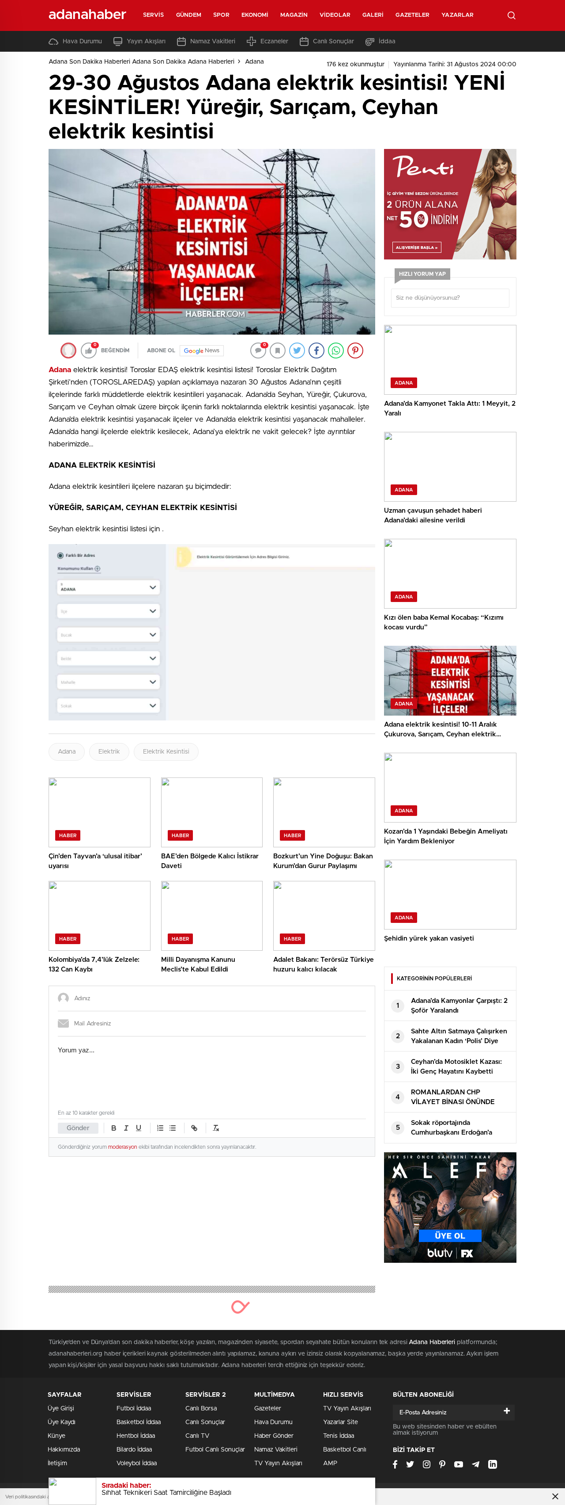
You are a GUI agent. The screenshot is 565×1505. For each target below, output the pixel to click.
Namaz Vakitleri (212, 41)
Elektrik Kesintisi (166, 752)
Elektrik (109, 752)
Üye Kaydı (61, 1422)
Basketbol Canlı (344, 1450)
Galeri (373, 15)
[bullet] (172, 1128)
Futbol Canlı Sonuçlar (215, 1450)
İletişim (57, 1463)
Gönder (78, 1128)
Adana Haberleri (432, 1342)
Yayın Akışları (146, 41)
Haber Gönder (274, 1436)
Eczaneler (274, 41)
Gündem (189, 15)
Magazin (294, 15)
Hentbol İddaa (136, 1436)
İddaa (387, 41)
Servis (153, 15)
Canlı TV (197, 1436)
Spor (221, 15)
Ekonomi (255, 15)
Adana (254, 62)
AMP (330, 1463)
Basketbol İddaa (139, 1422)
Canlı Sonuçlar (333, 41)
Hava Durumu (82, 41)
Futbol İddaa (134, 1409)
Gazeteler (412, 15)
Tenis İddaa (338, 1436)
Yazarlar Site (340, 1422)
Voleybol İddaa (137, 1463)
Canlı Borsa (201, 1409)
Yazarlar (457, 15)
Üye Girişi (61, 1409)
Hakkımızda (64, 1450)
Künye (56, 1436)
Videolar (335, 15)
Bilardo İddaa (134, 1450)
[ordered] (160, 1128)
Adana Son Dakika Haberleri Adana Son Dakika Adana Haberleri (141, 62)
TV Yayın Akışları (278, 1463)
